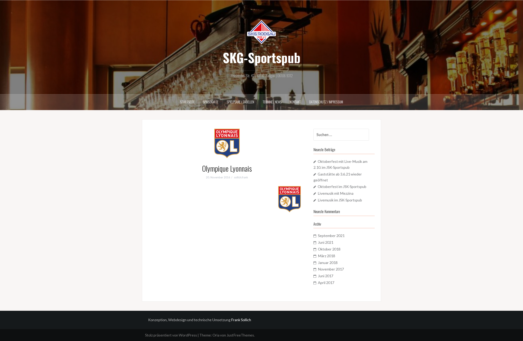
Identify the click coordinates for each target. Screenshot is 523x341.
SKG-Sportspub (262, 57)
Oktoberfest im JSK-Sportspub (342, 186)
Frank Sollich (241, 320)
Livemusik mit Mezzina (335, 193)
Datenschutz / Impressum (326, 102)
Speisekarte (210, 102)
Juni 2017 (325, 276)
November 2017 (331, 269)
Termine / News (272, 102)
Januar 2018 (327, 262)
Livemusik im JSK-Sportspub (340, 200)
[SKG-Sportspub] (261, 31)
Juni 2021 (325, 242)
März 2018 (326, 256)
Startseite (187, 102)
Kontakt (295, 102)
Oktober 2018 (329, 249)
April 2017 (326, 282)
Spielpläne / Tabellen (240, 102)
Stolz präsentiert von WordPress (171, 335)
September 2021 (331, 235)
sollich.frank (241, 177)
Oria (215, 335)
